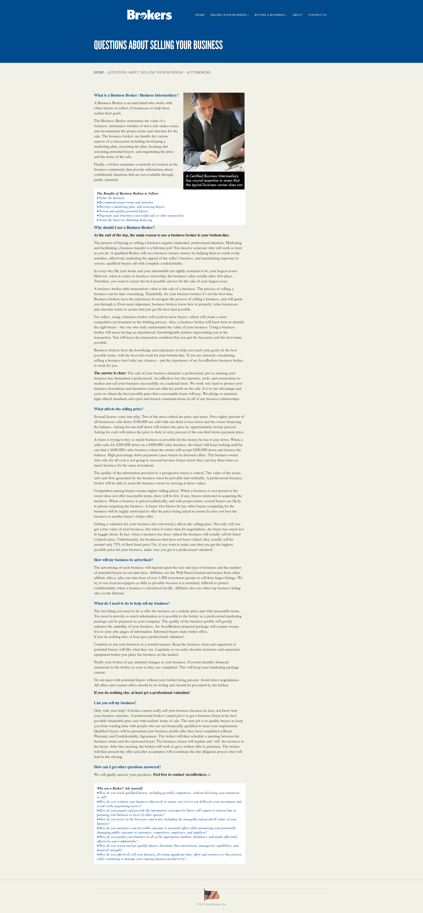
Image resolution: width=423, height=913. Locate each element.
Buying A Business (270, 15)
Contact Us (317, 15)
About (297, 15)
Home (200, 15)
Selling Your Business (229, 15)
